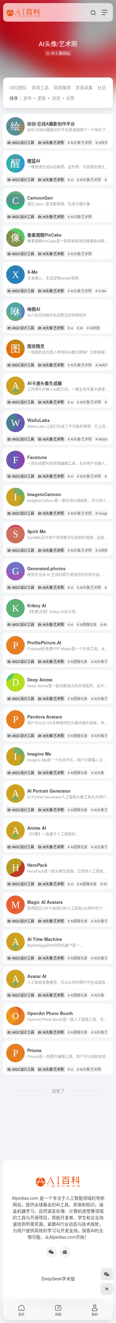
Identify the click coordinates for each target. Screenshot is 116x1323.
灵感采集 (84, 87)
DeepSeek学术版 (58, 1278)
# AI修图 (93, 327)
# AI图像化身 (87, 624)
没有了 (58, 1091)
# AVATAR (103, 364)
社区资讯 (106, 87)
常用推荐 (62, 87)
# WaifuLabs (105, 438)
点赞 (70, 98)
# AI (80, 327)
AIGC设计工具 (23, 142)
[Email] (65, 1252)
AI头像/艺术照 (53, 142)
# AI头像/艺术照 (80, 142)
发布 (27, 98)
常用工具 (40, 87)
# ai (70, 179)
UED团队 (18, 87)
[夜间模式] (107, 1289)
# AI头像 (97, 772)
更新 (41, 98)
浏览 (56, 98)
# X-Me (101, 290)
